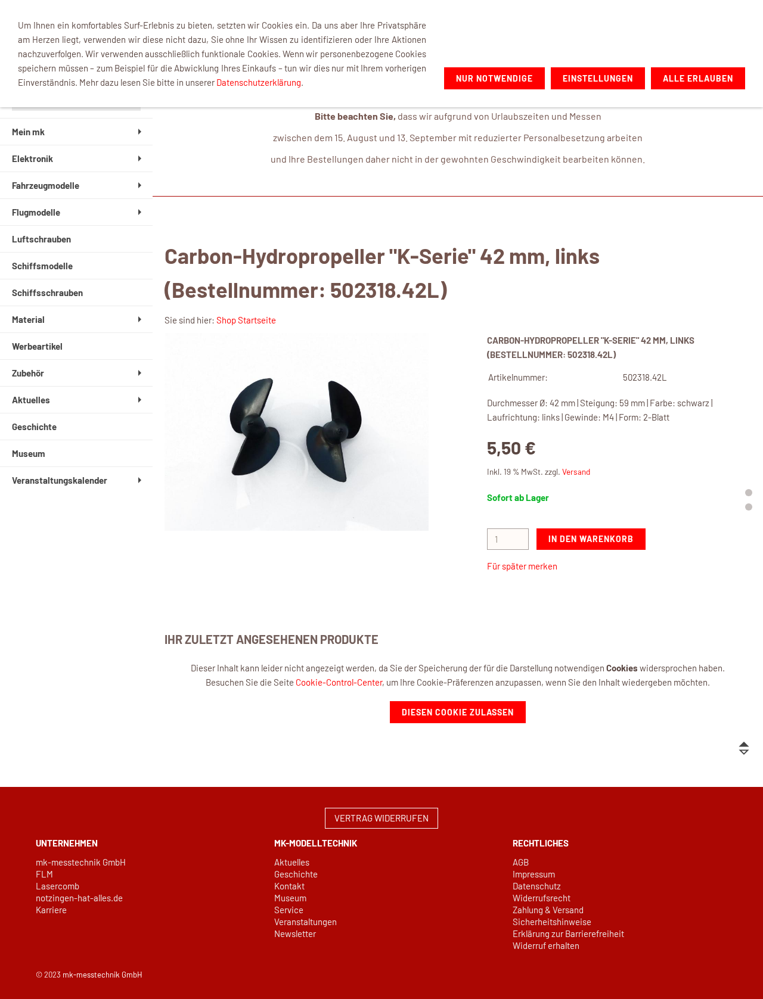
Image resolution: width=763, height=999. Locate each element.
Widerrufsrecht (541, 897)
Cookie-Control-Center (339, 682)
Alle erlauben (698, 78)
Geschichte (296, 874)
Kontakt (289, 885)
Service (288, 909)
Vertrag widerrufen (381, 818)
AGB (521, 862)
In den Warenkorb (591, 539)
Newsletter (295, 933)
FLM (44, 874)
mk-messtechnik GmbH (81, 862)
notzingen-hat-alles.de (79, 897)
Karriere (51, 909)
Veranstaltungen (305, 921)
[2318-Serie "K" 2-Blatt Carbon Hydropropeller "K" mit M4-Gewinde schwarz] (297, 432)
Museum (290, 897)
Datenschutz (537, 885)
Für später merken (522, 566)
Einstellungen (598, 78)
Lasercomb (57, 885)
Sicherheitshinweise (552, 921)
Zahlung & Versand (548, 909)
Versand (576, 471)
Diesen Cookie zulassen (458, 712)
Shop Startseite (246, 320)
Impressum (534, 874)
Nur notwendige (494, 78)
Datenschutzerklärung (258, 82)
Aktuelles (291, 862)
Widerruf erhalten (546, 945)
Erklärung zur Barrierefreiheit (568, 933)
